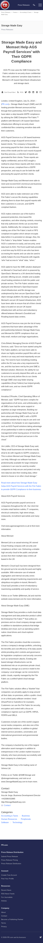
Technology (17, 822)
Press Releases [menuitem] (24, 5)
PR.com (5, 104)
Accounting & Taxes (26, 12)
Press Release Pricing (9, 860)
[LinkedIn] (33, 92)
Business (26, 816)
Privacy (4, 926)
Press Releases (6, 12)
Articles (4, 901)
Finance (15, 12)
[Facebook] (29, 92)
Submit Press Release (9, 856)
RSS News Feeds (7, 894)
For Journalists (6, 897)
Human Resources (9, 819)
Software (5, 822)
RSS (21, 92)
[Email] (40, 92)
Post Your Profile (7, 879)
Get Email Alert (10, 92)
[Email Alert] (2, 92)
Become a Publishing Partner (12, 919)
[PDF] (37, 92)
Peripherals (26, 819)
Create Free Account (9, 875)
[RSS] (18, 92)
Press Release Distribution (11, 863)
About (3, 912)
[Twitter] (26, 92)
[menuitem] (34, 5)
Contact (7, 805)
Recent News (6, 890)
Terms (3, 923)
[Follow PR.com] (40, 937)
